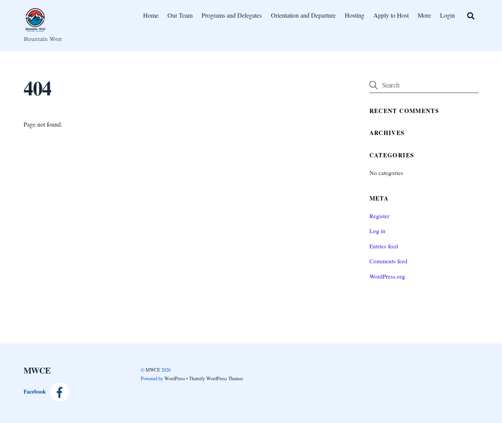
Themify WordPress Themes (216, 378)
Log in (377, 231)
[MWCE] (35, 27)
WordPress (174, 378)
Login (447, 15)
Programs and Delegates (232, 15)
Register (379, 216)
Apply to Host (391, 15)
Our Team (180, 15)
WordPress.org (387, 276)
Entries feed (383, 246)
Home (150, 15)
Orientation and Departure (303, 15)
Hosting (354, 15)
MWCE (153, 369)
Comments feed (388, 261)
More (424, 15)
